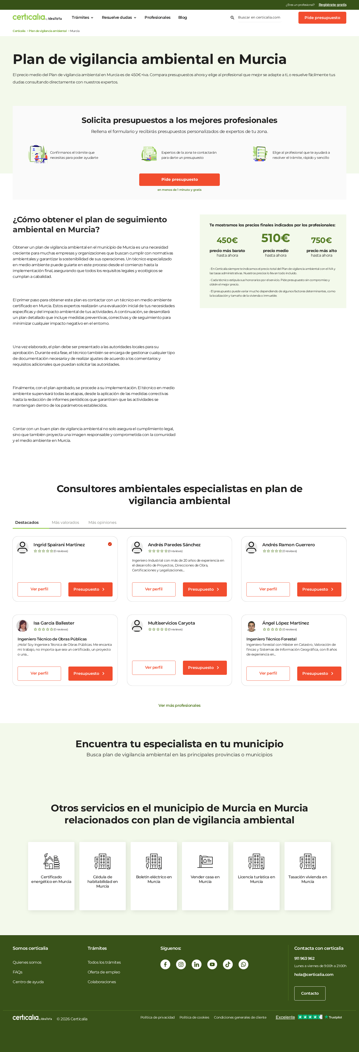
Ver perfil (39, 589)
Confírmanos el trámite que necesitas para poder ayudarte (74, 155)
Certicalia (19, 31)
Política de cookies (194, 1017)
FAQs (17, 972)
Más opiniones (102, 522)
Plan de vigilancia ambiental (47, 31)
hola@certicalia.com (314, 974)
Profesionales (157, 17)
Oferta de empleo (104, 972)
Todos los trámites (104, 962)
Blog (182, 17)
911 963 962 (304, 958)
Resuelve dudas (117, 17)
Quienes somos (27, 962)
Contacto (310, 993)
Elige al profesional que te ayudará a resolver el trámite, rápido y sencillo (301, 155)
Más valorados (65, 522)
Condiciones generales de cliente (240, 1017)
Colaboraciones (102, 982)
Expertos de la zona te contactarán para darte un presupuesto (188, 155)
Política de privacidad (157, 1017)
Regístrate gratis (333, 4)
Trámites (80, 17)
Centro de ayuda (28, 982)
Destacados (27, 522)
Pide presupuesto (322, 17)
